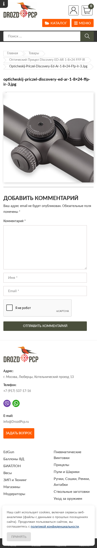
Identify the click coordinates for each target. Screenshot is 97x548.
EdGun (8, 452)
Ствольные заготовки (72, 491)
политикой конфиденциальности (55, 526)
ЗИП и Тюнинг (15, 480)
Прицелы (61, 465)
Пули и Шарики (66, 472)
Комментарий (14, 221)
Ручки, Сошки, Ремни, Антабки (72, 482)
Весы (7, 473)
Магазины (11, 487)
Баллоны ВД (13, 459)
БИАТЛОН (12, 466)
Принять (18, 537)
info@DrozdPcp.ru (16, 421)
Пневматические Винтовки (67, 455)
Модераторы (14, 494)
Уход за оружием (68, 498)
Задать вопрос (19, 433)
